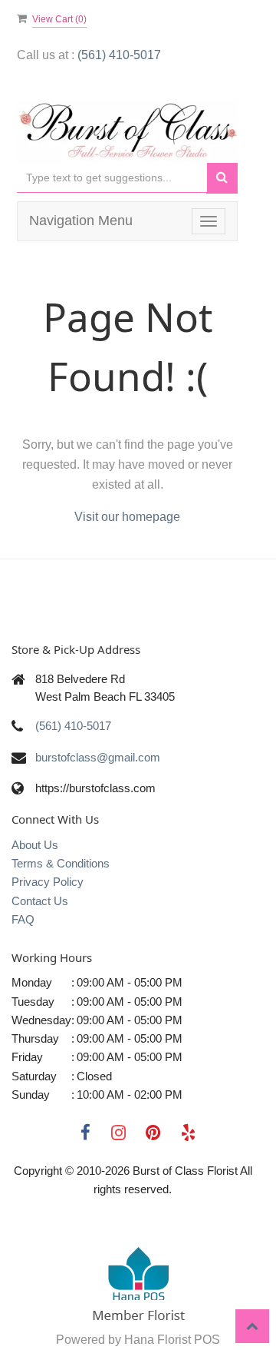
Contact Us (40, 900)
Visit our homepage (127, 516)
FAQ (23, 919)
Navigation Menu (81, 220)
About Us (35, 844)
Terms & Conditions (61, 863)
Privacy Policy (48, 881)
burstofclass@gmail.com (97, 757)
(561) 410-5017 (119, 54)
